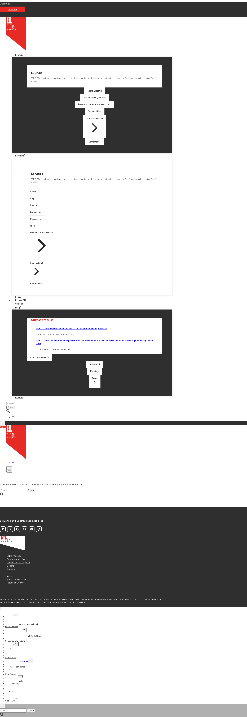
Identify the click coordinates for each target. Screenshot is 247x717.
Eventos (19, 397)
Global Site (5, 3)
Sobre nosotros (14, 556)
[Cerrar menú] (0, 609)
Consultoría (10, 657)
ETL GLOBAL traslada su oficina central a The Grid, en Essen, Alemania (71, 328)
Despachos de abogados (18, 562)
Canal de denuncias (16, 559)
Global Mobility (12, 683)
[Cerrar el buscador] (2, 706)
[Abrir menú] (9, 469)
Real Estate (10, 674)
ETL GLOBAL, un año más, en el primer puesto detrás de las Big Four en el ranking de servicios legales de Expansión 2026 (94, 342)
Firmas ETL (21, 300)
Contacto (12, 9)
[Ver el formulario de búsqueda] (2, 423)
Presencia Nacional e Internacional (21, 624)
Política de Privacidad (17, 579)
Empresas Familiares (15, 666)
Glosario (10, 565)
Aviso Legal (12, 576)
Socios (18, 296)
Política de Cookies (16, 582)
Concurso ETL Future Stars (17, 640)
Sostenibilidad (11, 626)
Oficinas (19, 303)
